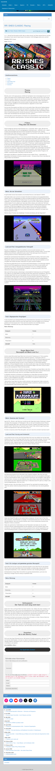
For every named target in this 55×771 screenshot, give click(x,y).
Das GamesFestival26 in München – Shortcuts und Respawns (21, 711)
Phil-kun (45, 31)
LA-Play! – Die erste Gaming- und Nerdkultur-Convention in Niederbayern (23, 730)
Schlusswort (10, 83)
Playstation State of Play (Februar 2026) (15, 746)
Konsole (32, 5)
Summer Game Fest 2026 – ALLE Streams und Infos (18, 715)
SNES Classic (21, 31)
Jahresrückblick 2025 (11, 754)
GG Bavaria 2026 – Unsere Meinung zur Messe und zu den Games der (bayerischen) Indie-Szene (27, 734)
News (16, 5)
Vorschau (9, 84)
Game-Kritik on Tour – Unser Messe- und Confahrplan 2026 (20, 743)
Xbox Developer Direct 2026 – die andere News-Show (19, 750)
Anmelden (6, 762)
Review (16, 31)
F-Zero (8, 80)
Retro (38, 5)
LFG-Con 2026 (9, 719)
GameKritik (4, 2)
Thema (8, 78)
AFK (44, 5)
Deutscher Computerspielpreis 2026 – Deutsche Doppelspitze (21, 726)
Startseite (4, 5)
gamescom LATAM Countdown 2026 (14, 722)
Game (8, 31)
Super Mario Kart (11, 81)
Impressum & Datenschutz (8, 8)
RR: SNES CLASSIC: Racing (17, 25)
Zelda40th (50, 5)
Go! (49, 18)
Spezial (22, 5)
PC (27, 5)
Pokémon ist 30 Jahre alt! (12, 739)
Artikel (10, 5)
